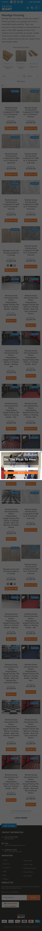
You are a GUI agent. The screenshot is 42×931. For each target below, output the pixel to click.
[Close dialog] (41, 452)
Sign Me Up (21, 472)
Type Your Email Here (10, 466)
